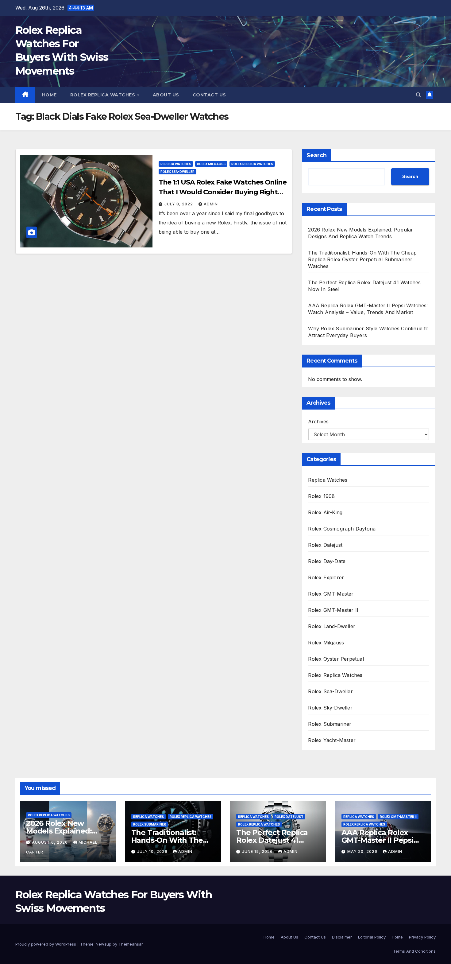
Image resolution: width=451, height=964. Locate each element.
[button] (418, 95)
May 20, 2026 (363, 851)
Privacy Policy (422, 937)
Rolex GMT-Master (330, 594)
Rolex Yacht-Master (332, 740)
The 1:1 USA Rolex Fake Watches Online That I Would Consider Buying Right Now (223, 192)
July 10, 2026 (153, 851)
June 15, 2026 (258, 851)
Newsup (103, 944)
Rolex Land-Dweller (331, 626)
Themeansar (130, 944)
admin (211, 204)
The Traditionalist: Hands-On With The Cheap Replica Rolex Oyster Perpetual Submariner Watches (362, 259)
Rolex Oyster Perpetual (336, 659)
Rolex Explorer (326, 577)
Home (49, 95)
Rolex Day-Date (326, 561)
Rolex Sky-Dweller (330, 708)
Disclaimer (342, 937)
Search (316, 155)
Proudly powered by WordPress (46, 944)
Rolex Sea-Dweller (177, 171)
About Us (166, 95)
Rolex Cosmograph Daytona (342, 529)
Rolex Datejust (325, 545)
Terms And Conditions (414, 951)
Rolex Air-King (325, 512)
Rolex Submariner (329, 724)
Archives (318, 421)
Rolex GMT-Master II (333, 610)
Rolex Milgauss (211, 164)
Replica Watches (175, 164)
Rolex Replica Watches (103, 95)
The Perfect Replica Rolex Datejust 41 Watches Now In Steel (276, 840)
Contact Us (209, 95)
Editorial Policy (372, 937)
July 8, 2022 (179, 204)
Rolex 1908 (321, 496)
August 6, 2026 (50, 842)
